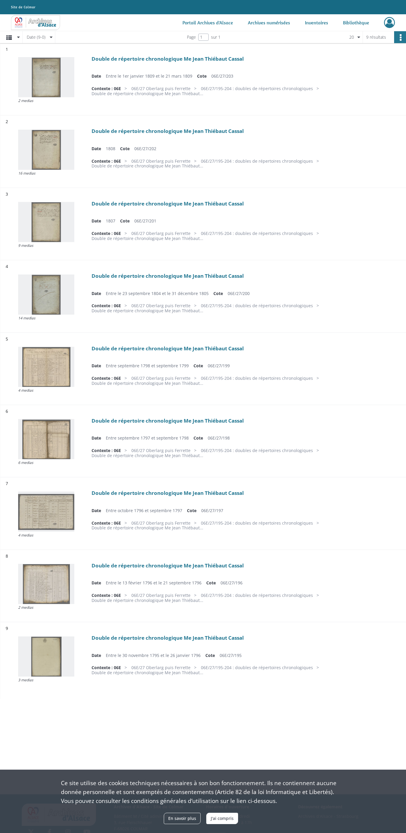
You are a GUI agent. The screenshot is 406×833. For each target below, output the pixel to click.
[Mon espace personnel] (389, 22)
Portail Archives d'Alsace (207, 23)
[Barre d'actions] (400, 37)
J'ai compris (222, 818)
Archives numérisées (269, 23)
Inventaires (316, 23)
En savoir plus (182, 818)
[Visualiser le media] (46, 77)
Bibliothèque (356, 23)
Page (191, 37)
